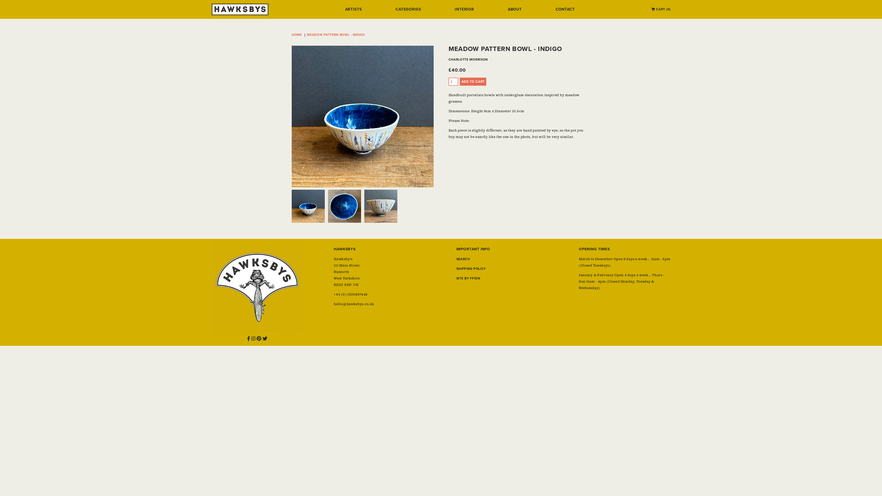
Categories (408, 9)
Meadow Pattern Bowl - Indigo (336, 35)
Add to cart (473, 82)
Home (297, 35)
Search (463, 259)
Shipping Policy (471, 269)
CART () (663, 9)
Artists (353, 9)
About (515, 9)
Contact (565, 9)
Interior (464, 9)
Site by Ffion (468, 278)
